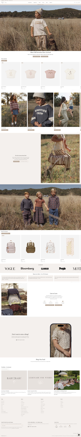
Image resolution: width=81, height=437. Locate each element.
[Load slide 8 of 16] (75, 90)
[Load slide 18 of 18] (79, 282)
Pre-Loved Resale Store (4, 412)
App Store (30, 426)
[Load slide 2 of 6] (77, 132)
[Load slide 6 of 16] (74, 90)
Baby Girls (2, 402)
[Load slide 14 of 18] (77, 282)
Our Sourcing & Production (24, 412)
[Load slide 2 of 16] (72, 90)
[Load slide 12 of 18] (76, 282)
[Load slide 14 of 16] (78, 90)
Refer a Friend (43, 408)
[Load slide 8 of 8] (79, 262)
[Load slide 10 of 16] (76, 90)
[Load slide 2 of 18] (71, 282)
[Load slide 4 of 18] (72, 282)
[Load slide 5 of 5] (79, 272)
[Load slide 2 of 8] (76, 262)
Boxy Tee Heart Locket (23, 86)
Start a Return (43, 405)
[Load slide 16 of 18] (78, 282)
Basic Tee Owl (62, 86)
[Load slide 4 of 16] (73, 90)
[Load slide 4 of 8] (77, 262)
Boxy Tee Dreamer (43, 86)
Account (42, 402)
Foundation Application (24, 411)
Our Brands (22, 402)
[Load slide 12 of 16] (77, 90)
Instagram (62, 402)
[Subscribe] (22, 426)
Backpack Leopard (43, 259)
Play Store (34, 426)
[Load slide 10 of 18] (75, 282)
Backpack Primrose (3, 259)
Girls (2, 405)
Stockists (22, 405)
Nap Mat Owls (62, 259)
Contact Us (42, 412)
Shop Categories (3, 411)
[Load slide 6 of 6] (79, 132)
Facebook (62, 405)
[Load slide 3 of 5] (78, 272)
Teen (2, 408)
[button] (30, 2)
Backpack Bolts (23, 259)
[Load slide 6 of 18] (73, 282)
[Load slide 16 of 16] (79, 90)
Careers (22, 415)
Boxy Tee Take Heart (3, 86)
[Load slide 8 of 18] (74, 282)
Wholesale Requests (23, 408)
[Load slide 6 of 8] (78, 262)
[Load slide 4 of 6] (78, 132)
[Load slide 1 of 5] (77, 272)
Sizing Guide (42, 411)
